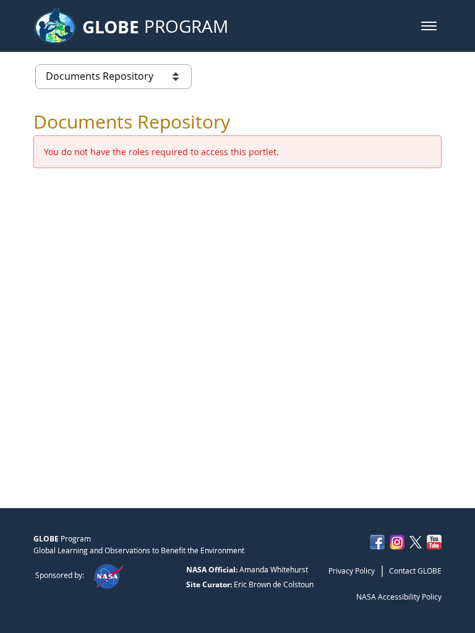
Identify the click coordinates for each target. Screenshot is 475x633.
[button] (429, 26)
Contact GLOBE (415, 571)
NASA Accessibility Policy (399, 596)
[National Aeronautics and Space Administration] (108, 575)
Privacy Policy (351, 571)
